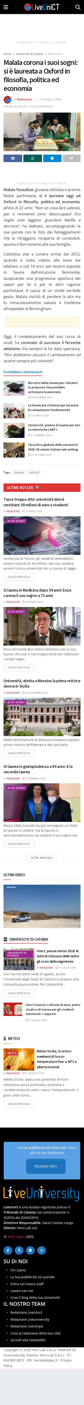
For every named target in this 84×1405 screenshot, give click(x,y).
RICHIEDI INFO (46, 1166)
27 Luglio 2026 (37, 1020)
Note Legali (16, 1236)
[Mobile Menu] (6, 7)
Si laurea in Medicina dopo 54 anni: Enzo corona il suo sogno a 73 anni (37, 592)
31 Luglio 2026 (67, 967)
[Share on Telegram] (52, 158)
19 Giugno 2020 (50, 99)
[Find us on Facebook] (8, 1250)
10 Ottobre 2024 (41, 454)
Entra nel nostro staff (26, 1283)
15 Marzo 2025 (39, 415)
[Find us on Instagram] (41, 1250)
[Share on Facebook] (13, 158)
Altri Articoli (42, 857)
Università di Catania (29, 54)
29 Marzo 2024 (33, 601)
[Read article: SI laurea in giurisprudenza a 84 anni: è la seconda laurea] (42, 802)
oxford (34, 472)
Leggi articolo (21, 576)
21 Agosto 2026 (34, 1073)
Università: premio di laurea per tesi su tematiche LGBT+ (54, 427)
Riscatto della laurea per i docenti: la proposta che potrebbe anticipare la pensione (53, 387)
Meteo (12, 1053)
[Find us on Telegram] (30, 1250)
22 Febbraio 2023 (35, 778)
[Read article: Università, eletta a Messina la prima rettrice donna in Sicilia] (42, 717)
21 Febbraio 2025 (41, 435)
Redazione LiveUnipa (26, 1326)
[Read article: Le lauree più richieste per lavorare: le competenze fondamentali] (14, 410)
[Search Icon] (77, 7)
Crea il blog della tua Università (35, 1297)
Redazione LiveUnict (26, 1312)
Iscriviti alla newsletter (28, 1340)
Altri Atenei (55, 54)
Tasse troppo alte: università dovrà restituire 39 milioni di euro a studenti (36, 502)
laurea (19, 472)
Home (7, 54)
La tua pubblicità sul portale (32, 1277)
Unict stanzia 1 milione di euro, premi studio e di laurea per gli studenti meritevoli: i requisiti (53, 1009)
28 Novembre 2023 (36, 692)
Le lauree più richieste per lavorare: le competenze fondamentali (53, 407)
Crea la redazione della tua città (35, 1333)
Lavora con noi (21, 1290)
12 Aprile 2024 (33, 511)
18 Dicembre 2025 (41, 397)
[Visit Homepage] (41, 7)
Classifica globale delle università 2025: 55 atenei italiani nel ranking (53, 447)
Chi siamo (18, 1270)
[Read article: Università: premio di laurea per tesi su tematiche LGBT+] (14, 430)
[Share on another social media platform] (71, 158)
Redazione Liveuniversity (29, 1319)
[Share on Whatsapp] (32, 158)
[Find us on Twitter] (19, 1250)
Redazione (24, 99)
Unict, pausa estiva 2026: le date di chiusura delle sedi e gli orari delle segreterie (58, 956)
